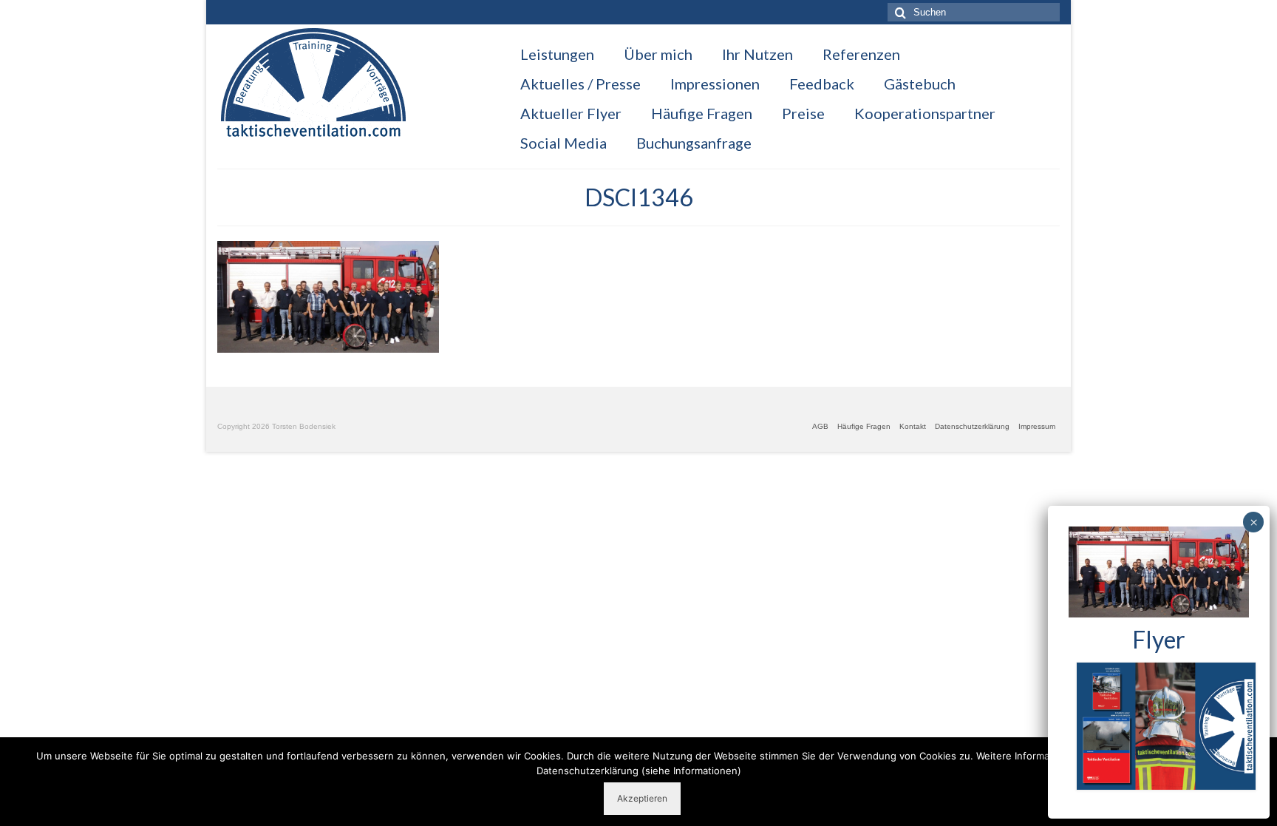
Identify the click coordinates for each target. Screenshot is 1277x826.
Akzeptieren (642, 798)
